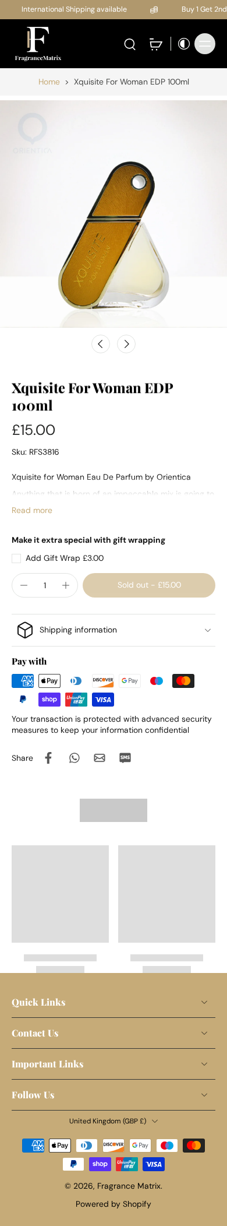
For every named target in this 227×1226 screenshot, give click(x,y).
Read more (32, 510)
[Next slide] (126, 344)
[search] (130, 43)
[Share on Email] (99, 758)
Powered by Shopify (113, 1204)
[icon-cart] (155, 43)
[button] (149, 585)
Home (49, 81)
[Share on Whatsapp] (74, 758)
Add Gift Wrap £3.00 (65, 558)
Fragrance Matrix (129, 1186)
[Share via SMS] (125, 758)
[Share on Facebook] (48, 758)
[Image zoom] (113, 214)
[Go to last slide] (100, 344)
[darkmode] (181, 44)
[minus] (24, 585)
